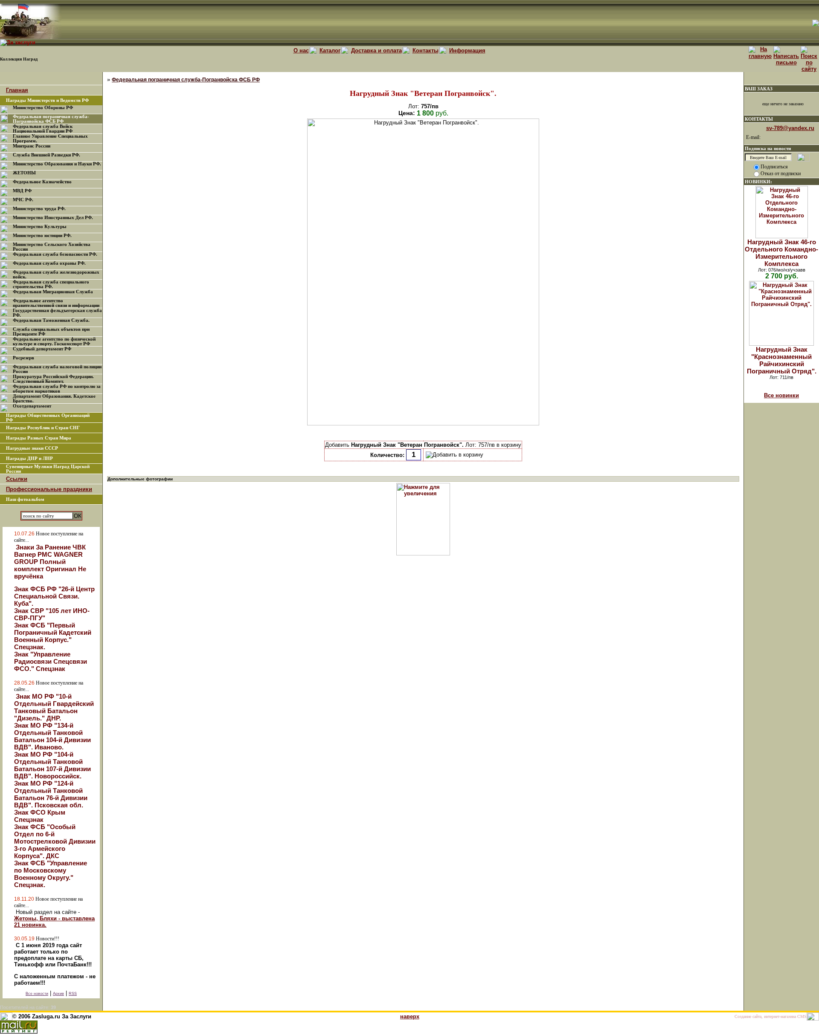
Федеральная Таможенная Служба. (51, 320)
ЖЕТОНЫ (24, 173)
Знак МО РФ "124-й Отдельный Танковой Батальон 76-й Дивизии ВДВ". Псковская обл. (50, 794)
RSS (73, 994)
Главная (17, 90)
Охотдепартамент (32, 406)
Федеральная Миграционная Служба (53, 291)
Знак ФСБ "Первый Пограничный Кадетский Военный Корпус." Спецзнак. (52, 636)
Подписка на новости (768, 148)
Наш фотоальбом (25, 499)
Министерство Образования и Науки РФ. (57, 164)
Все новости (37, 994)
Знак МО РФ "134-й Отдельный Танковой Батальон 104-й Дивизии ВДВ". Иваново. (52, 736)
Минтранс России (31, 146)
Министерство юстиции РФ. (42, 235)
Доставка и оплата (376, 50)
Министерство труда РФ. (39, 208)
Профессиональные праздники (49, 489)
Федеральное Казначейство (42, 181)
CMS (802, 1016)
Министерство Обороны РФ (43, 107)
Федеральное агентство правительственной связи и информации (56, 303)
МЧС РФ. (23, 199)
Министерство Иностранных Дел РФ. (53, 217)
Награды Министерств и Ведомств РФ (47, 100)
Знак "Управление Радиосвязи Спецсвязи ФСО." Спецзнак (50, 661)
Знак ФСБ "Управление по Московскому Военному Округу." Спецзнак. (50, 873)
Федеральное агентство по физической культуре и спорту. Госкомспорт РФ (54, 341)
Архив (58, 994)
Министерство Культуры (40, 226)
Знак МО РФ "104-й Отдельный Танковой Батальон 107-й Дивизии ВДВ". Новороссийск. (52, 765)
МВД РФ (22, 190)
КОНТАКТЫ (759, 118)
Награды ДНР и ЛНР (29, 458)
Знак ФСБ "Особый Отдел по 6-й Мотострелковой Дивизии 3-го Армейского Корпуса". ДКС (55, 841)
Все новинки (781, 395)
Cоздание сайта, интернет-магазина (765, 1016)
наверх (409, 1016)
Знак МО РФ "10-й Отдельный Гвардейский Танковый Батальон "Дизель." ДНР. (54, 707)
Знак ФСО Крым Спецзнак (39, 816)
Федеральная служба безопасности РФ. (55, 254)
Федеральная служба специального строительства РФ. (51, 284)
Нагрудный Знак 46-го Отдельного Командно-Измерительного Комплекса (781, 252)
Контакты (425, 50)
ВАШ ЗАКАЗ (759, 88)
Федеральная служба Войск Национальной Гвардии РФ (43, 128)
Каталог (329, 50)
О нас (301, 50)
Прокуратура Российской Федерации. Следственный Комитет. (53, 379)
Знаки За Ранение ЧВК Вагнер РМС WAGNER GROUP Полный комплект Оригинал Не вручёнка (50, 562)
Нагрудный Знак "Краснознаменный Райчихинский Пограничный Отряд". (781, 360)
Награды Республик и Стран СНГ (43, 427)
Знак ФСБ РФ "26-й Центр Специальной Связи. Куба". (54, 596)
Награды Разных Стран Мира (38, 438)
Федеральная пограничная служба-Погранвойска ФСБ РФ (51, 119)
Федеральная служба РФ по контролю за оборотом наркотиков (57, 388)
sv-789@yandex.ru (790, 128)
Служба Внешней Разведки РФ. (46, 155)
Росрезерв (23, 358)
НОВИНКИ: (758, 181)
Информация (467, 50)
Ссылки (16, 479)
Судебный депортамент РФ (42, 349)
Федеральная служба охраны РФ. (49, 263)
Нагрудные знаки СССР (32, 448)
